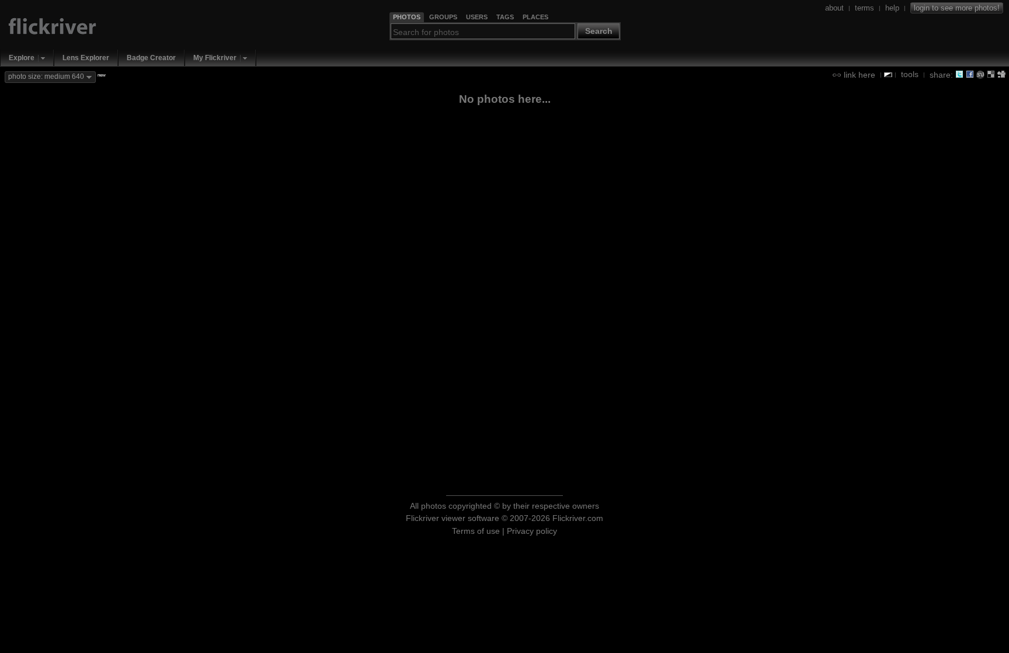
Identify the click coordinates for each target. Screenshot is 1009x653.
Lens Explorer (85, 58)
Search (599, 31)
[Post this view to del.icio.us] (991, 74)
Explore (21, 58)
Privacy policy (532, 531)
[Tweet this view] (959, 74)
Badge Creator (151, 58)
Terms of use (476, 531)
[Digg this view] (1001, 74)
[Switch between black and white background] (888, 74)
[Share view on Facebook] (970, 74)
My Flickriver (214, 58)
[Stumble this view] (980, 74)
